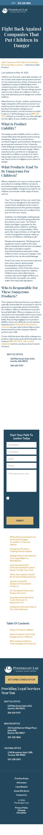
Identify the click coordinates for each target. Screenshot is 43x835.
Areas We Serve (21, 791)
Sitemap (21, 810)
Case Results (21, 786)
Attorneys (21, 782)
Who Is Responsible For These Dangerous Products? (23, 642)
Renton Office (12, 723)
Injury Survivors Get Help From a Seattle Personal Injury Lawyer (20, 63)
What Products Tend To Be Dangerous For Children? (22, 635)
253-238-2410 (14, 759)
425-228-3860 (14, 737)
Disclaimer (21, 813)
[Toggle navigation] (35, 10)
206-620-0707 (16, 365)
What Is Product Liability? (22, 630)
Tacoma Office (12, 748)
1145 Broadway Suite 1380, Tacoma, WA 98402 (20, 753)
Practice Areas (21, 778)
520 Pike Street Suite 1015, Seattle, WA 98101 (22, 360)
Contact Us (21, 795)
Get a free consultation (21, 679)
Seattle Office (15, 354)
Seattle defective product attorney (19, 325)
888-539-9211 (15, 341)
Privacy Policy (21, 808)
